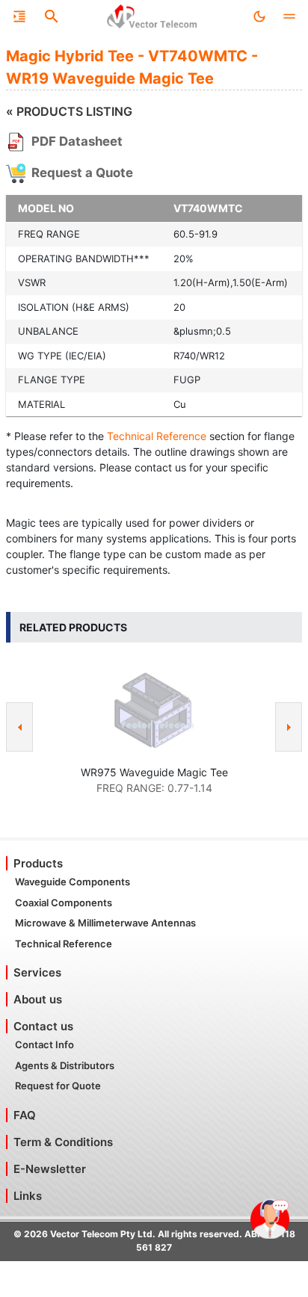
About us (37, 999)
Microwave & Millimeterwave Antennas (105, 923)
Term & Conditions (63, 1142)
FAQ (24, 1115)
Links (27, 1196)
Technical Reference (156, 436)
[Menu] (19, 16)
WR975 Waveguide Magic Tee (154, 772)
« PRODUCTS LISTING (69, 111)
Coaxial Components (63, 902)
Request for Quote (58, 1086)
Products (38, 863)
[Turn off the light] (259, 16)
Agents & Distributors (64, 1065)
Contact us (43, 1026)
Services (37, 972)
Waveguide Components (72, 882)
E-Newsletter (49, 1169)
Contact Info (44, 1044)
